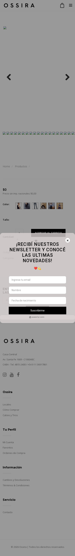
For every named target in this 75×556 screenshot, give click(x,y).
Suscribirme (37, 310)
